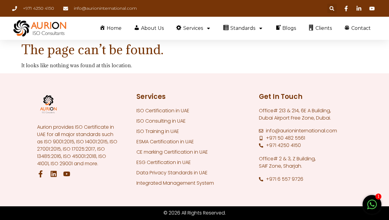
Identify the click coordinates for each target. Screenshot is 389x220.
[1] (372, 207)
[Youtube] (373, 8)
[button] (332, 8)
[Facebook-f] (40, 173)
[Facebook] (347, 8)
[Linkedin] (360, 8)
